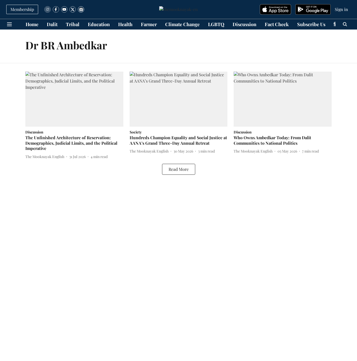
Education (99, 24)
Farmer (149, 24)
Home (32, 24)
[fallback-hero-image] (74, 99)
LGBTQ (216, 24)
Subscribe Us (311, 24)
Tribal (72, 24)
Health (125, 24)
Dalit (52, 24)
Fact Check (277, 24)
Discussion (244, 24)
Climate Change (182, 24)
